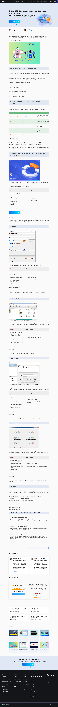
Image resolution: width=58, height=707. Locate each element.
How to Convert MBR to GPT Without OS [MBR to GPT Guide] (44, 638)
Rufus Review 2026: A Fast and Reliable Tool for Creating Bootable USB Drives (18, 609)
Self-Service (15, 676)
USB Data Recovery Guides (6, 681)
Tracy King (28, 30)
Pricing (51, 1)
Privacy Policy (25, 679)
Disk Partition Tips (5, 686)
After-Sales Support (17, 679)
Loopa (24, 692)
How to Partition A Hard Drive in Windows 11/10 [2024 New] (23, 638)
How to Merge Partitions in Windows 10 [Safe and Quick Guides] (13, 650)
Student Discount (33, 694)
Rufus (10, 121)
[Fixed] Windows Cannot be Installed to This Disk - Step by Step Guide (23, 650)
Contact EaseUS (32, 686)
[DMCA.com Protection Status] (7, 704)
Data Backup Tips (5, 684)
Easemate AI (25, 689)
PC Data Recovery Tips (5, 676)
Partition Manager (23, 1)
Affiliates (31, 689)
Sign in (55, 2)
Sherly (12, 30)
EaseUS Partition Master (13, 116)
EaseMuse (25, 691)
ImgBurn (11, 134)
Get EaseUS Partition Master (18, 594)
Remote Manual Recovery (17, 681)
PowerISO (11, 125)
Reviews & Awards (33, 684)
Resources (4, 674)
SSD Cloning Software (5, 689)
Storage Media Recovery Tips (6, 679)
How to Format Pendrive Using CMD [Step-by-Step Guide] (34, 638)
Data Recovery (17, 1)
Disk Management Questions (18, 687)
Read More (37, 592)
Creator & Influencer (33, 691)
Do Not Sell (25, 681)
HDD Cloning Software (5, 691)
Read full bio (15, 571)
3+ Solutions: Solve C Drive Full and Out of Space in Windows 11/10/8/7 (34, 650)
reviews (21, 591)
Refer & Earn (32, 696)
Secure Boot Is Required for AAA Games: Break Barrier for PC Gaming (13, 638)
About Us (31, 681)
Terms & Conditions (26, 684)
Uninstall (24, 676)
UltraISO (11, 130)
